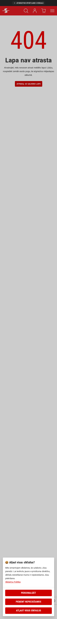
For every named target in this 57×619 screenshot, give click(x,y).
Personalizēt (28, 592)
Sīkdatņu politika (13, 582)
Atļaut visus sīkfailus (28, 610)
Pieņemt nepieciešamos (28, 601)
